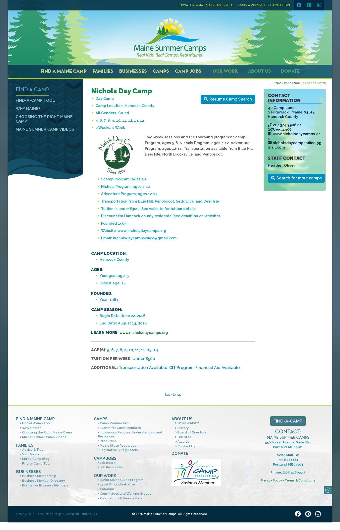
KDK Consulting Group (44, 514)
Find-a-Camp (288, 421)
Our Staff (184, 437)
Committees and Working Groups (125, 493)
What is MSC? (188, 423)
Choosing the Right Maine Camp (44, 119)
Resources (108, 441)
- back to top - (173, 394)
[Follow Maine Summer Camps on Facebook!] (298, 5)
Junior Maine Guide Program (121, 480)
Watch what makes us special (208, 5)
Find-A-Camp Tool (35, 100)
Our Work (225, 71)
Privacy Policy (271, 480)
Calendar (107, 489)
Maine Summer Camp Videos (45, 129)
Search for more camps (299, 178)
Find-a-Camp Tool (36, 463)
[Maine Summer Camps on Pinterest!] (309, 5)
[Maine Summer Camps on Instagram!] (319, 5)
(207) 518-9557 (294, 472)
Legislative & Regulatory (119, 450)
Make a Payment (252, 5)
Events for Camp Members (120, 428)
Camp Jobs (188, 71)
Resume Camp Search (230, 99)
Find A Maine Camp (35, 419)
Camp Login (280, 5)
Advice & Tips (32, 449)
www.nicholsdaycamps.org (143, 332)
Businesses (133, 71)
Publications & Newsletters (121, 498)
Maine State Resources (118, 445)
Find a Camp (292, 83)
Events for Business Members (45, 485)
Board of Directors (191, 432)
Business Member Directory (43, 480)
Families (103, 71)
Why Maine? (28, 108)
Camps (161, 71)
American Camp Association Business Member (196, 472)
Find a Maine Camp (64, 71)
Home (277, 83)
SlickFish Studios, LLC (82, 514)
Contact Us (186, 446)
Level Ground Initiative (117, 484)
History (183, 428)
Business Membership (39, 476)
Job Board (107, 463)
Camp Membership (114, 423)
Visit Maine (30, 454)
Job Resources (111, 467)
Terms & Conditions (300, 480)
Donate (290, 71)
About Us (259, 71)
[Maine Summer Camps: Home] (170, 38)
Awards (183, 441)
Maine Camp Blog (35, 459)
